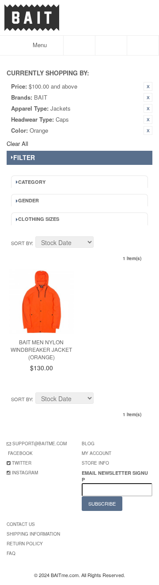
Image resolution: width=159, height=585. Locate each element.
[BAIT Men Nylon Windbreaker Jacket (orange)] (41, 301)
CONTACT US (21, 524)
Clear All (17, 143)
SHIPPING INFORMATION (33, 534)
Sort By (21, 242)
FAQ (11, 553)
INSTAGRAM (25, 472)
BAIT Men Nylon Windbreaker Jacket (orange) (41, 349)
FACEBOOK (20, 453)
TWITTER (21, 463)
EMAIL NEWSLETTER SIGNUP (115, 476)
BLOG (88, 443)
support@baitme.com (39, 443)
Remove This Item (148, 86)
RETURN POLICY (25, 543)
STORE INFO (95, 463)
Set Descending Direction (101, 243)
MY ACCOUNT (96, 453)
